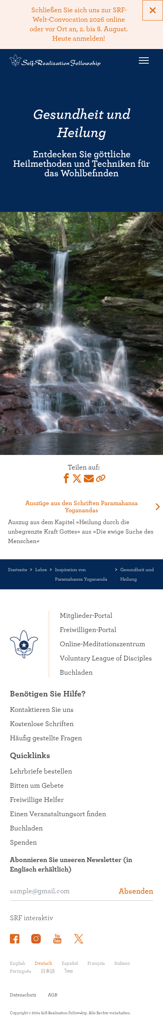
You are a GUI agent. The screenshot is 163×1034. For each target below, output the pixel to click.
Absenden (136, 891)
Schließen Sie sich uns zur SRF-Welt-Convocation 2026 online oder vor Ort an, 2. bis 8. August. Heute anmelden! (79, 24)
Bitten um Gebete (37, 785)
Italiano (122, 963)
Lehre (41, 569)
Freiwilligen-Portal (88, 630)
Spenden (23, 842)
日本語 (48, 971)
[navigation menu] (143, 60)
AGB (52, 994)
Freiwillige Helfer (37, 800)
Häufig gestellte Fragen (46, 738)
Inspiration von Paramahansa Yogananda (81, 574)
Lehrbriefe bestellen (41, 771)
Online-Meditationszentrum (102, 644)
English (17, 963)
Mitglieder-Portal (86, 615)
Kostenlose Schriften (42, 724)
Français (96, 963)
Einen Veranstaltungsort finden (58, 814)
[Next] (157, 507)
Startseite (17, 569)
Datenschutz (23, 994)
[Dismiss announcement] (152, 10)
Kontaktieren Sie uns (42, 709)
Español (70, 963)
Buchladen (76, 672)
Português (20, 971)
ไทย (68, 971)
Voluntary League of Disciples (106, 658)
